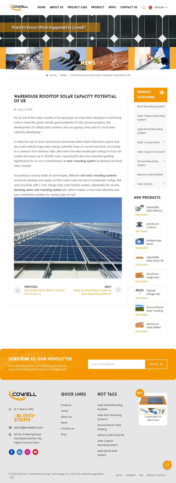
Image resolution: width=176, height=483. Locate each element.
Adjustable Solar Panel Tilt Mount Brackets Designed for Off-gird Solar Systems (154, 259)
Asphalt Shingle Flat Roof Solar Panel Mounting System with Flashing (153, 292)
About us (56, 7)
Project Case (77, 7)
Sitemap (130, 475)
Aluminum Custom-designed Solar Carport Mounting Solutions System (154, 225)
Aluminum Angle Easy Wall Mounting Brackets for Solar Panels (154, 275)
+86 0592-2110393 (25, 418)
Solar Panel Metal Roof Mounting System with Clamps (153, 418)
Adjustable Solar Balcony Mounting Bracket (154, 209)
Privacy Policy (156, 475)
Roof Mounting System (150, 106)
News (112, 7)
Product (97, 7)
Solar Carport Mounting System (151, 118)
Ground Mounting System (147, 163)
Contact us (128, 7)
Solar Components (148, 142)
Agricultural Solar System (107, 453)
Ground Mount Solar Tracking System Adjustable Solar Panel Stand (155, 309)
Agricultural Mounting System (150, 131)
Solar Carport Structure (150, 152)
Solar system (145, 184)
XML (141, 475)
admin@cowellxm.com (28, 428)
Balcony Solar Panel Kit (110, 435)
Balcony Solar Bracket (150, 175)
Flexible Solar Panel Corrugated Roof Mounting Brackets (155, 242)
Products (66, 405)
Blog (63, 434)
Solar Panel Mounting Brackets (109, 407)
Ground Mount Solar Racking (109, 427)
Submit (153, 364)
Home (41, 7)
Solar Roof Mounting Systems (109, 417)
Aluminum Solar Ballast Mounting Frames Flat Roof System (153, 325)
